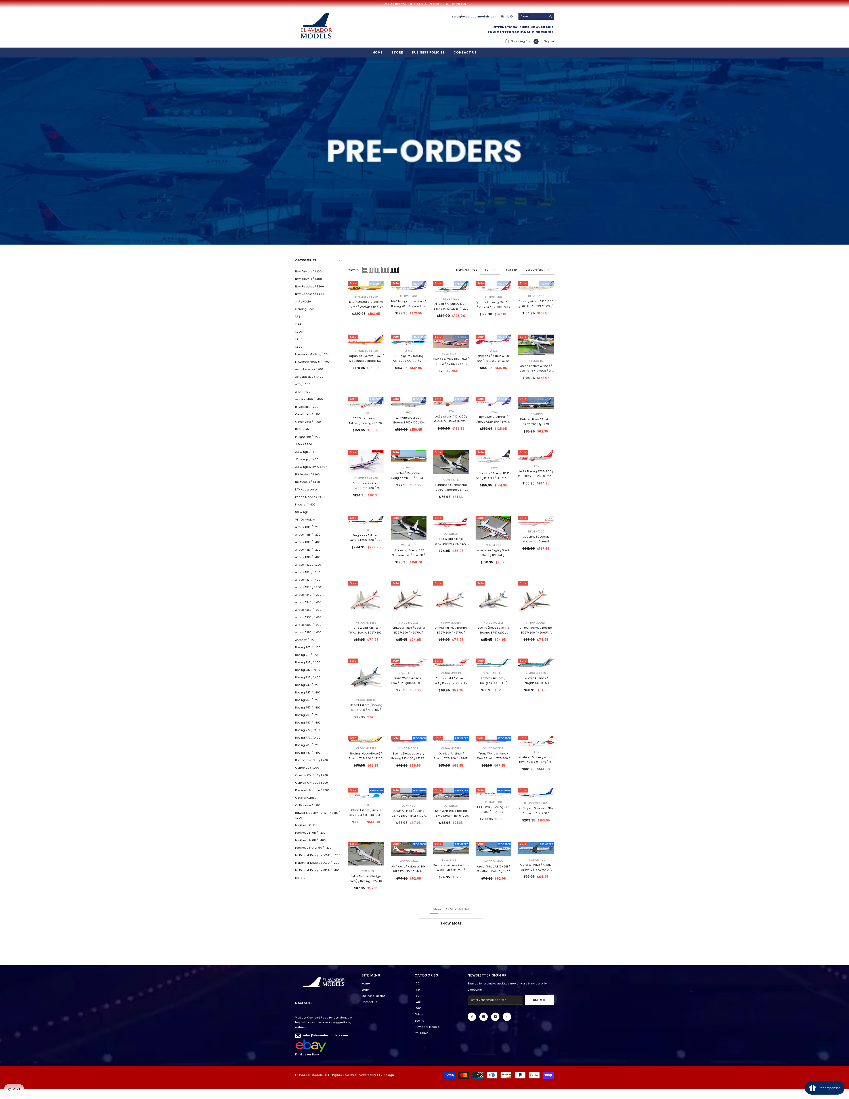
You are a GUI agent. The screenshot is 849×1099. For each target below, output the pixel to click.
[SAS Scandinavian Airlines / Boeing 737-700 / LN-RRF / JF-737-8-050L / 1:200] (366, 402)
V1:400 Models (366, 622)
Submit (539, 1000)
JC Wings (536, 414)
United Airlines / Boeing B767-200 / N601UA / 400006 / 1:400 (408, 630)
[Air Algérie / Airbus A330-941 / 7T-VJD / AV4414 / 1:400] (408, 849)
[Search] (536, 16)
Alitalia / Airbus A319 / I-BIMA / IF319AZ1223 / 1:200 (451, 306)
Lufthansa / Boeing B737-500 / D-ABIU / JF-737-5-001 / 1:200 (493, 476)
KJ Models (536, 361)
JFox (408, 351)
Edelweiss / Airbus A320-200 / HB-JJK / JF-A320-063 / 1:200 (493, 358)
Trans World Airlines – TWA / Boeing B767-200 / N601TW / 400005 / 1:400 (366, 630)
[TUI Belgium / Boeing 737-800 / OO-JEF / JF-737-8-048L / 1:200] (408, 340)
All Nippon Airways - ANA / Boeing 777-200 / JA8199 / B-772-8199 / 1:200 (536, 811)
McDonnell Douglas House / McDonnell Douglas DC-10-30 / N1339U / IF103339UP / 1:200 (536, 539)
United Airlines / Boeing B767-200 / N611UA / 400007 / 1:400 (451, 630)
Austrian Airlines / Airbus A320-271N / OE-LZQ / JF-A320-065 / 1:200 (536, 760)
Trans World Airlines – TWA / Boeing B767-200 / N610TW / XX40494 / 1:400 (451, 541)
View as (353, 270)
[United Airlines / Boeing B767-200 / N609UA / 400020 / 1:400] (366, 676)
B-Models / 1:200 (366, 297)
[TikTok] (495, 1017)
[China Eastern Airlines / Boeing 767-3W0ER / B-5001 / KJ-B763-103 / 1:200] (536, 345)
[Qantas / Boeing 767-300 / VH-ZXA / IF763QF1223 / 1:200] (493, 286)
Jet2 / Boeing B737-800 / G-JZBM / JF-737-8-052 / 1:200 (536, 474)
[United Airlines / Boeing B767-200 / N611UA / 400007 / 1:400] (451, 599)
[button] (365, 270)
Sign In (549, 41)
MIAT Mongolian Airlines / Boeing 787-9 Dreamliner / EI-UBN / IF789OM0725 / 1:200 (408, 304)
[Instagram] (483, 1017)
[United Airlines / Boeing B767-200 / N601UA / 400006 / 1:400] (408, 599)
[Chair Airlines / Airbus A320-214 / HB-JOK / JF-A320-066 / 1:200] (366, 793)
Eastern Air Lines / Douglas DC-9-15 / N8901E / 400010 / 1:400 (493, 680)
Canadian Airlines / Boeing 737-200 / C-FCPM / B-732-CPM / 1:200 (366, 486)
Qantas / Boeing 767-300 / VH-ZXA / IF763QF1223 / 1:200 (493, 305)
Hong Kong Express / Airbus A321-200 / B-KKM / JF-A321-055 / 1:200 (493, 419)
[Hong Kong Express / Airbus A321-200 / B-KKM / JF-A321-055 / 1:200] (493, 401)
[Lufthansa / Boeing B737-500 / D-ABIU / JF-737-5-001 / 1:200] (493, 456)
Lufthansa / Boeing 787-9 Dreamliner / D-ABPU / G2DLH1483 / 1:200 (409, 553)
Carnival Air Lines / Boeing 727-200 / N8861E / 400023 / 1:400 (451, 756)
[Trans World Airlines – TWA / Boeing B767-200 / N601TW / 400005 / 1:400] (366, 599)
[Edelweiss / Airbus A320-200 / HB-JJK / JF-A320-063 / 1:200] (493, 340)
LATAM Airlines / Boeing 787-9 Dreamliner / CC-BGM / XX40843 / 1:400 (408, 813)
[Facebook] (472, 1017)
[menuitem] (318, 271)
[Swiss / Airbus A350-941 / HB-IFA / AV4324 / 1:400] (451, 341)
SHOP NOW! (456, 4)
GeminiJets (451, 480)
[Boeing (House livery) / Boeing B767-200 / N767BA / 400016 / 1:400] (493, 599)
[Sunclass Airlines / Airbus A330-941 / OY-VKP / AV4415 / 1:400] (451, 848)
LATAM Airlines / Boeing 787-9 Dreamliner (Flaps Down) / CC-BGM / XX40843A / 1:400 (451, 813)
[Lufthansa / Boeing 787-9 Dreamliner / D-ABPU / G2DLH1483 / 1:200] (408, 528)
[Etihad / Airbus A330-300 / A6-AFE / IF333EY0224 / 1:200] (536, 286)
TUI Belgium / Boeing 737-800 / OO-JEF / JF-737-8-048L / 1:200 (408, 358)
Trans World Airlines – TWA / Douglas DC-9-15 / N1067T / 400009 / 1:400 (451, 681)
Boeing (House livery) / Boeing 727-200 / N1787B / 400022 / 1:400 (408, 756)
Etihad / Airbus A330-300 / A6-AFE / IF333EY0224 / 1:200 (535, 304)
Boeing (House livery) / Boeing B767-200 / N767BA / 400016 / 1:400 (493, 630)
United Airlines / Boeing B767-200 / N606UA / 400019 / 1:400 (536, 630)
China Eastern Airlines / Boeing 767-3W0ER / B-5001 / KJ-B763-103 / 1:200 (536, 368)
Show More (451, 923)
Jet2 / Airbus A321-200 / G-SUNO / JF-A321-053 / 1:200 (451, 419)
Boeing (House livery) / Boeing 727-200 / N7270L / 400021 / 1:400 (366, 756)
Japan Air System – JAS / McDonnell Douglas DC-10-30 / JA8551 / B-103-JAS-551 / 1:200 (366, 358)
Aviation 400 (451, 354)
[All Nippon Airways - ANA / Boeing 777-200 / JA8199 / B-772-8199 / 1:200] (536, 793)
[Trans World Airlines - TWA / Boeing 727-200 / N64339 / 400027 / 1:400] (493, 739)
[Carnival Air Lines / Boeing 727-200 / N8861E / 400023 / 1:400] (451, 739)
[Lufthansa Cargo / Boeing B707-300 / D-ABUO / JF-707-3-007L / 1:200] (408, 402)
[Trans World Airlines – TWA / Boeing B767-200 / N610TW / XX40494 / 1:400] (451, 522)
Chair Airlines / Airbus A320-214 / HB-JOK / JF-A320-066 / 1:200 (366, 813)
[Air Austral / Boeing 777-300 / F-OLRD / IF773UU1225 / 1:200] (493, 792)
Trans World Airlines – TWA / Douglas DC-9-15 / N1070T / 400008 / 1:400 (408, 680)
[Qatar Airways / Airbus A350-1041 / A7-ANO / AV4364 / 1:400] (536, 848)
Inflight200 (408, 296)
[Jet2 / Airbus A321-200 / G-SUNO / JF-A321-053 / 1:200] (451, 401)
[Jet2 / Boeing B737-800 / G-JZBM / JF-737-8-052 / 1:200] (536, 455)
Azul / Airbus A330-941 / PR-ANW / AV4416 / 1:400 (493, 869)
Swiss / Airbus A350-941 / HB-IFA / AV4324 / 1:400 (451, 361)
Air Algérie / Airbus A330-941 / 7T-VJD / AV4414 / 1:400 (408, 869)
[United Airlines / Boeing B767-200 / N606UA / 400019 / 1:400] (536, 599)
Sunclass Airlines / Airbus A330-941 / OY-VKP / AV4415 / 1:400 (451, 868)
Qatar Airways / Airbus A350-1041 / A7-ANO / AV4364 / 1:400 (535, 867)
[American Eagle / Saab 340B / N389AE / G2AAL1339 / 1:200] (493, 528)
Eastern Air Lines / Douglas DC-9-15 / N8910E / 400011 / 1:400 (536, 680)
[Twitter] (507, 1017)
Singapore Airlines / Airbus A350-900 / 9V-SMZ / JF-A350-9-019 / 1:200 (366, 538)
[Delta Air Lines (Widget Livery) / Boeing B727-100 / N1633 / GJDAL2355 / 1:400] (366, 853)
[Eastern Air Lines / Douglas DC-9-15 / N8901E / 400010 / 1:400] (493, 663)
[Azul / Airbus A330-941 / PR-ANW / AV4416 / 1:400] (493, 849)
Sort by (512, 270)
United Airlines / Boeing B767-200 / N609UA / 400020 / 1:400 (366, 707)
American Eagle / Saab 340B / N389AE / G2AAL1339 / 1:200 (493, 553)
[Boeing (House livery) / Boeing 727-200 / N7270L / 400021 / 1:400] (366, 739)
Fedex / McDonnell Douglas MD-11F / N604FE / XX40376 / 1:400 (408, 476)
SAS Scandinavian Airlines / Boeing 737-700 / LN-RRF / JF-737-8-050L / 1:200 (366, 421)
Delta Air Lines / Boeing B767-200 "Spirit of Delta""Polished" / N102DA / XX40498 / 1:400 (536, 422)
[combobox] (532, 16)
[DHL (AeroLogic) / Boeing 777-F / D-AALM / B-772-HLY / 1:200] (366, 286)
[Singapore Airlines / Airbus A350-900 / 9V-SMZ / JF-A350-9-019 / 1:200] (366, 520)
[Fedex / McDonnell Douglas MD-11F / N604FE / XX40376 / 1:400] (408, 456)
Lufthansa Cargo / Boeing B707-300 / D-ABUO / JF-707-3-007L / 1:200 (408, 420)
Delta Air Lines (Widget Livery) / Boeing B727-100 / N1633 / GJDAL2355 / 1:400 (366, 879)
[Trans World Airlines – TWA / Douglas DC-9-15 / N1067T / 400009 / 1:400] (451, 663)
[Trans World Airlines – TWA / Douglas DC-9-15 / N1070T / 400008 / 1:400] (408, 663)
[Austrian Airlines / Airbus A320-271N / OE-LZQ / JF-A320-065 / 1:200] (536, 741)
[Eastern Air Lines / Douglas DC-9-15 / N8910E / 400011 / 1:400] (536, 663)
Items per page (466, 270)
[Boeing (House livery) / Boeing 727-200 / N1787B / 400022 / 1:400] (408, 739)
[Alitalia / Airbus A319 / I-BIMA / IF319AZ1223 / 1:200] (451, 287)
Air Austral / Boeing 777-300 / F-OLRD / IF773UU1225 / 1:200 (494, 809)
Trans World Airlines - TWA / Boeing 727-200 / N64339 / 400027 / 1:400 (494, 756)
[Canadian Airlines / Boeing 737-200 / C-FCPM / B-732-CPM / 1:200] (366, 461)
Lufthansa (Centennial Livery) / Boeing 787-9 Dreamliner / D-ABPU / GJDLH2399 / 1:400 (451, 487)
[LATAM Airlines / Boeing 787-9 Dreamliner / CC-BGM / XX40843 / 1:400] (408, 794)
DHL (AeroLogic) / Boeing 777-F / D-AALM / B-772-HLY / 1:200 (366, 304)
